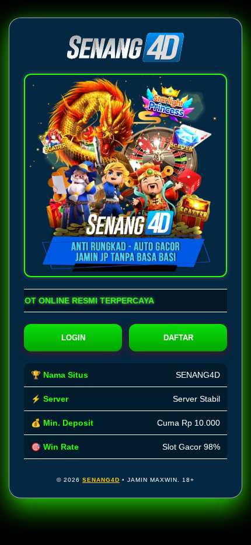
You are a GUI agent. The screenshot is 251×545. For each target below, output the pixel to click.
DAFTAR (178, 337)
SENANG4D (101, 480)
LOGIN (73, 337)
